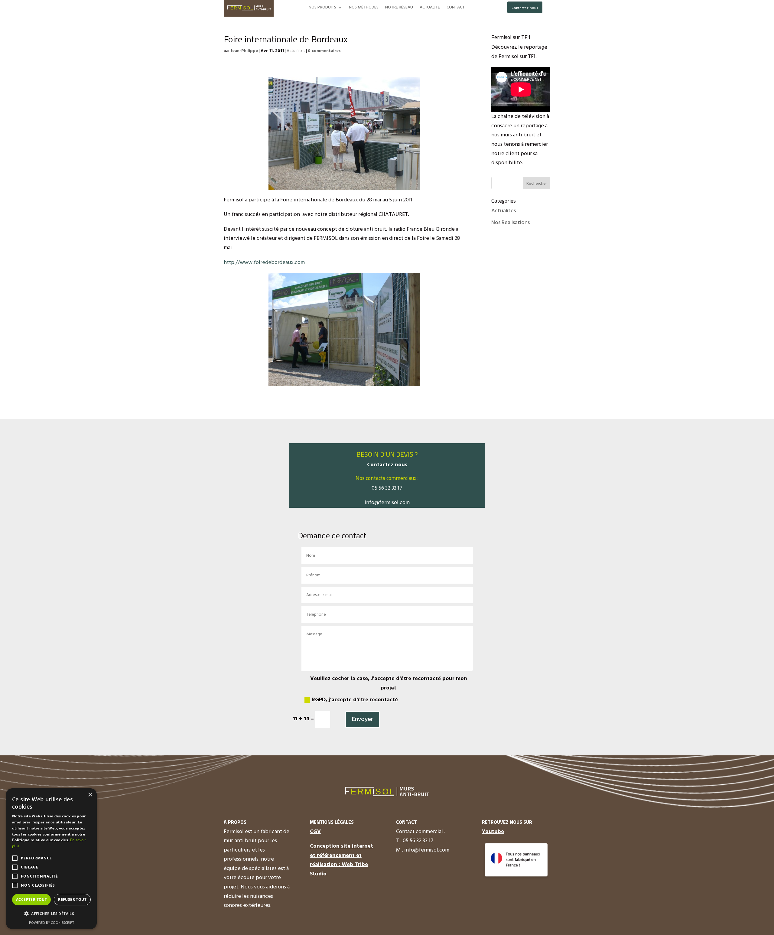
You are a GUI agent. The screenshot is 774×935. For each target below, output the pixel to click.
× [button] (90, 795)
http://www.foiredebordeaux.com (264, 262)
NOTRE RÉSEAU (399, 8)
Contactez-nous (525, 8)
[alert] (51, 858)
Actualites (296, 50)
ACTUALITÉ (430, 8)
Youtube (493, 831)
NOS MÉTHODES (364, 8)
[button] (51, 914)
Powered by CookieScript (51, 922)
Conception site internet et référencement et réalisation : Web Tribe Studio (341, 860)
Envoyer (362, 719)
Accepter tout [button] (31, 899)
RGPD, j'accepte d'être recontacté (355, 700)
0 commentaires (324, 50)
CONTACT (456, 8)
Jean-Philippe (244, 50)
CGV (315, 831)
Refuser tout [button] (72, 899)
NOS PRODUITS (322, 8)
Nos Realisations (510, 222)
